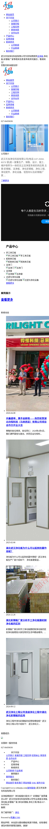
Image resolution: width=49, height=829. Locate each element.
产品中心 (10, 36)
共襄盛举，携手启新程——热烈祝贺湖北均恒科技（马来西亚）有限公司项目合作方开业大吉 (26, 422)
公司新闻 (15, 45)
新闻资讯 (10, 42)
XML (34, 783)
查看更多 (10, 283)
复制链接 (31, 788)
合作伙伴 (15, 33)
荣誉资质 (15, 30)
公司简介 (15, 21)
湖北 (17, 812)
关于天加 (10, 18)
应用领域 (10, 39)
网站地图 (27, 783)
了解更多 (5, 181)
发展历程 (15, 24)
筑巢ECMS (15, 817)
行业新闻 (15, 48)
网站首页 (10, 15)
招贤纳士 (36, 755)
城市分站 (41, 783)
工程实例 (15, 27)
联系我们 (10, 51)
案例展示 (10, 777)
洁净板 (40, 56)
